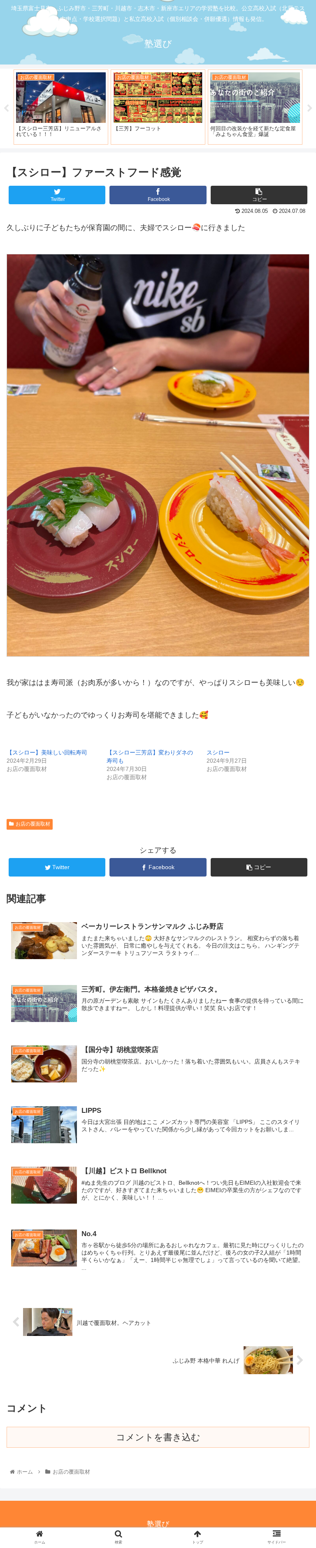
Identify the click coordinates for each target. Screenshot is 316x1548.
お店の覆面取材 (33, 824)
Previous (6, 108)
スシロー (218, 752)
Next (310, 108)
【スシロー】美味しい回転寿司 (47, 752)
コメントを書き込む (158, 1437)
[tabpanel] (88, 107)
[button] (292, 1001)
